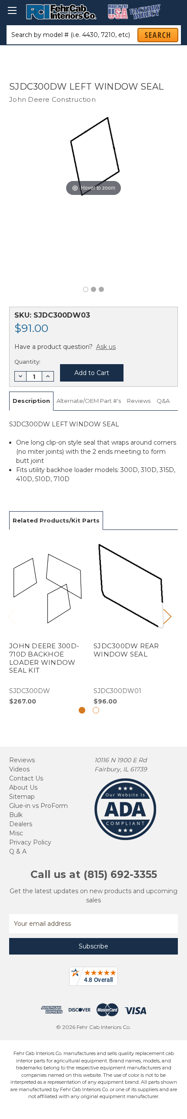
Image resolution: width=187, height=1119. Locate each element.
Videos (19, 769)
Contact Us (26, 778)
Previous (11, 616)
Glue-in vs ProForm (38, 806)
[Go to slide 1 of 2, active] (82, 710)
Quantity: (27, 361)
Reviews (138, 400)
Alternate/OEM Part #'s (89, 400)
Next (167, 616)
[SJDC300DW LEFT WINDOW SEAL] (85, 289)
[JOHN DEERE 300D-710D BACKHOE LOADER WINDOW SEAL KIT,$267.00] (46, 622)
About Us (23, 787)
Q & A (18, 851)
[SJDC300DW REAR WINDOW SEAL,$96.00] (131, 622)
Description (31, 400)
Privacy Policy (30, 842)
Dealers (20, 824)
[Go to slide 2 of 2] (96, 710)
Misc (16, 833)
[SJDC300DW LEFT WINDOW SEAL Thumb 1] (93, 289)
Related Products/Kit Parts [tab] (56, 520)
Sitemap (22, 797)
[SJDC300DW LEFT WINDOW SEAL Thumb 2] (101, 289)
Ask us (106, 347)
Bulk (16, 815)
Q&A (163, 400)
